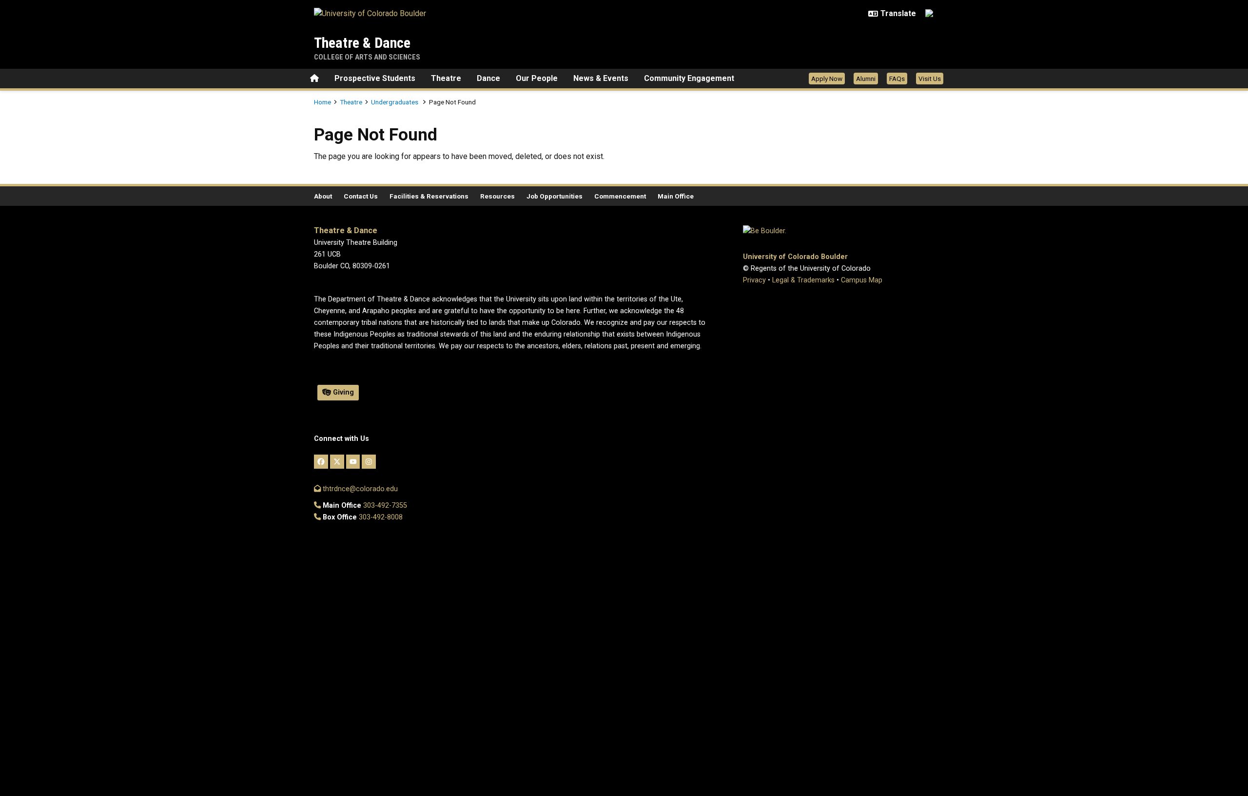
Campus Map (861, 280)
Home (322, 102)
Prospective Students (374, 78)
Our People (537, 78)
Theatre (446, 78)
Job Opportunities (554, 196)
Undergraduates (395, 102)
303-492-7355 (385, 505)
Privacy (754, 280)
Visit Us (929, 78)
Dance (488, 78)
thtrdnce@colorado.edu (359, 489)
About (323, 196)
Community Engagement (689, 78)
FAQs (897, 78)
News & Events (600, 78)
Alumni (866, 78)
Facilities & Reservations (429, 196)
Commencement (620, 196)
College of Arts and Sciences (367, 57)
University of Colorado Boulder (795, 257)
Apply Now (826, 78)
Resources (497, 196)
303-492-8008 (381, 517)
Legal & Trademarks (803, 280)
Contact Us (361, 196)
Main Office (676, 196)
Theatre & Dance (362, 42)
